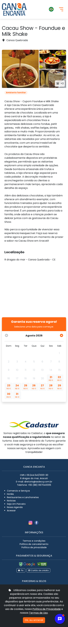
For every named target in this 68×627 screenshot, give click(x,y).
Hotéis (10, 494)
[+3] (20, 69)
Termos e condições (34, 540)
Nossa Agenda (15, 507)
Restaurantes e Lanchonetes (23, 497)
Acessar (11, 510)
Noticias (11, 500)
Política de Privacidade (46, 609)
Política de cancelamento (34, 544)
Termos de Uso (38, 613)
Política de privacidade (34, 547)
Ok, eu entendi (34, 620)
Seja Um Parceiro (16, 503)
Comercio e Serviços (18, 490)
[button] (42, 9)
